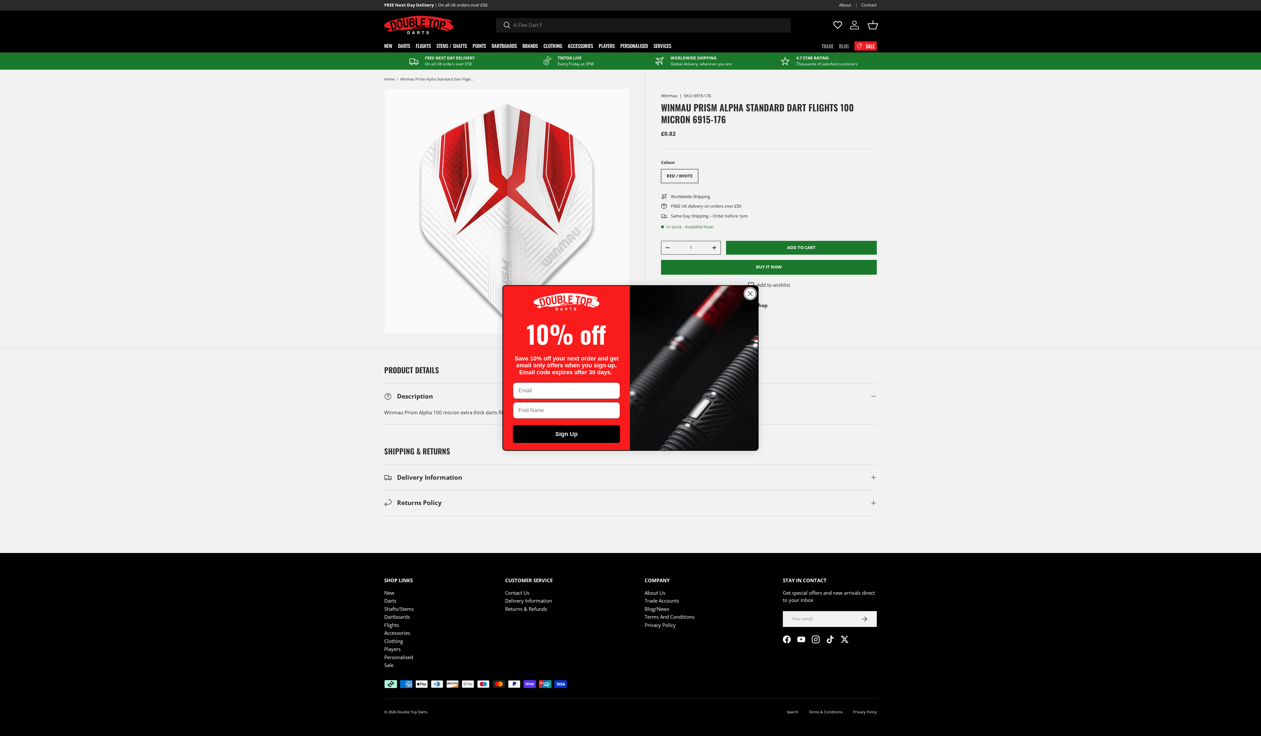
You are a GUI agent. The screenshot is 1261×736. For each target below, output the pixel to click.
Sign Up (566, 434)
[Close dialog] (750, 293)
